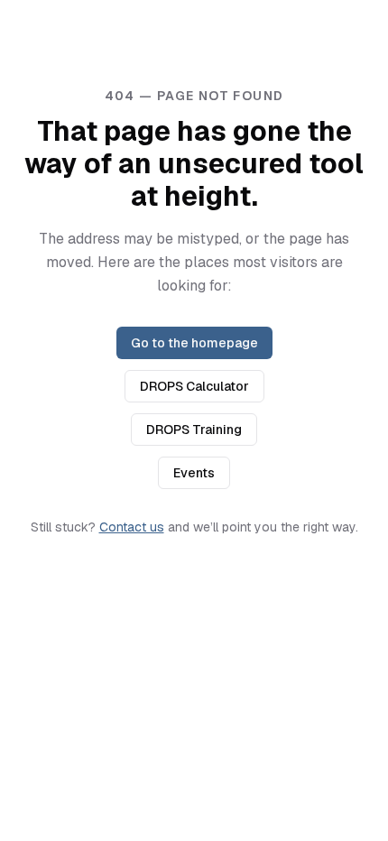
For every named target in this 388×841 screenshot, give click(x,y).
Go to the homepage (194, 343)
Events (194, 473)
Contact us (131, 527)
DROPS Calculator (194, 386)
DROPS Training (194, 429)
